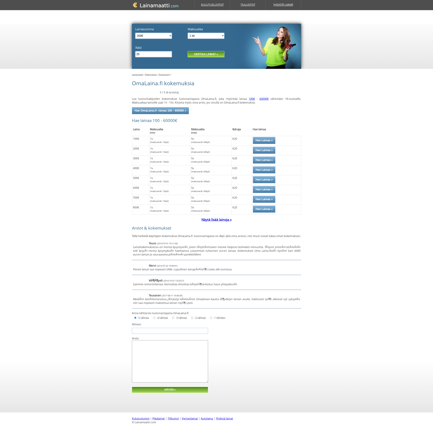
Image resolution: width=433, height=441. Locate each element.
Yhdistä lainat (283, 5)
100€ (252, 99)
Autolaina (207, 418)
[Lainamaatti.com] (157, 9)
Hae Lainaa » (264, 140)
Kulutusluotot (212, 5)
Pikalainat (158, 418)
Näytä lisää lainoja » (216, 219)
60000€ (264, 99)
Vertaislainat (190, 418)
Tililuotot (248, 5)
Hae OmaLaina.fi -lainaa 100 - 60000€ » (160, 110)
